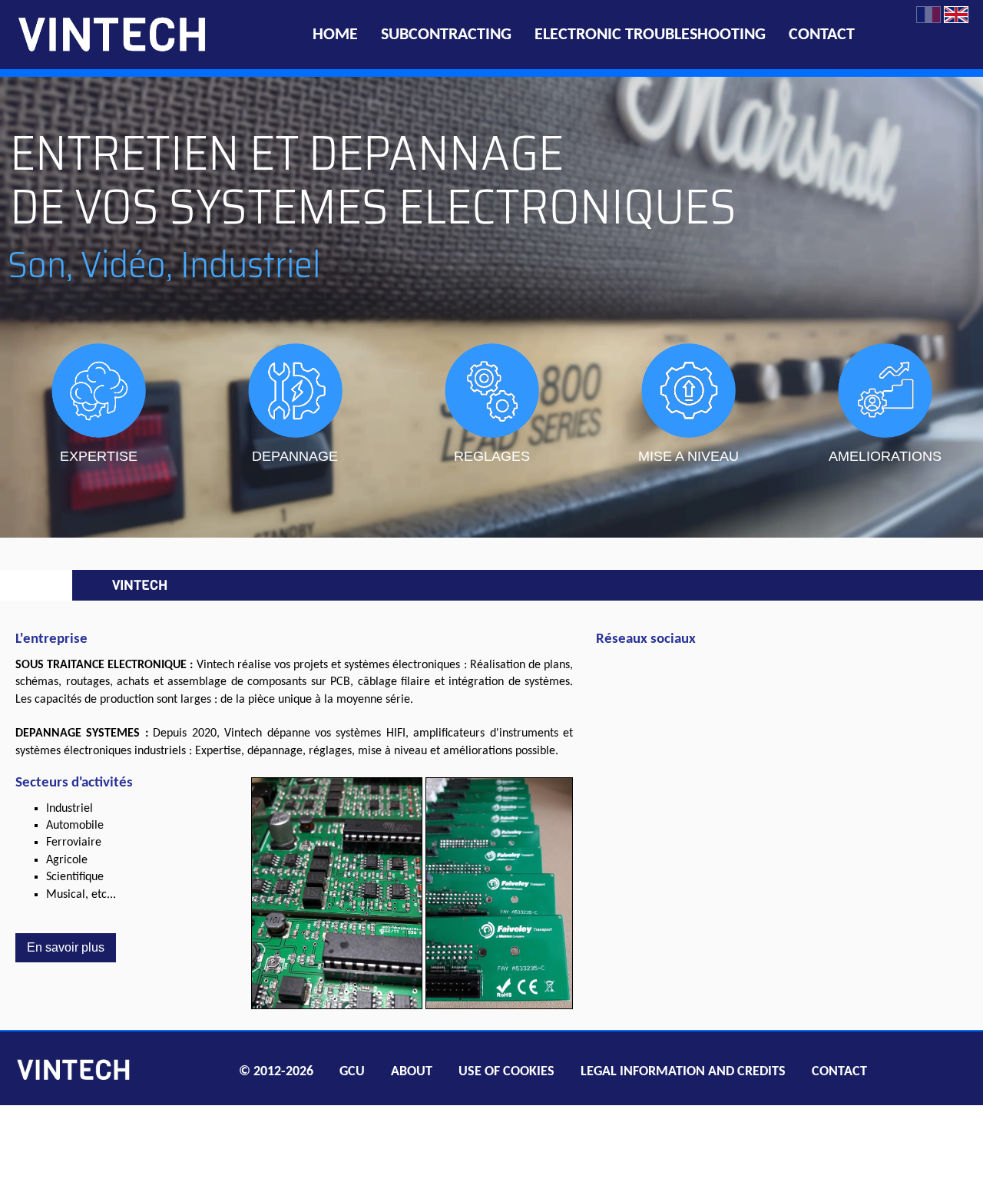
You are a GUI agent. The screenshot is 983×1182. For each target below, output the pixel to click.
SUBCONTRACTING (446, 35)
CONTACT (822, 35)
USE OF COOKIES (506, 1071)
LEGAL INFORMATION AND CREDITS (683, 1071)
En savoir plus (65, 947)
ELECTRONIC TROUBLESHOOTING (650, 35)
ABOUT (411, 1071)
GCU (352, 1071)
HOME (335, 35)
